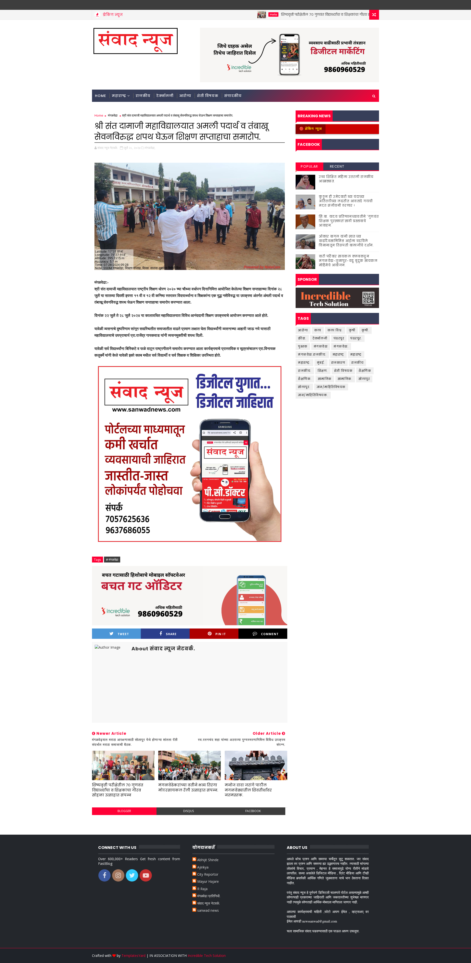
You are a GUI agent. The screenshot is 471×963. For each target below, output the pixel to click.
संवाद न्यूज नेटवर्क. (208, 903)
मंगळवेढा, (150, 148)
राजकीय (143, 95)
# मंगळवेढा (112, 559)
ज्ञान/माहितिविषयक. (313, 395)
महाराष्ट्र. (304, 363)
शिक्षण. (323, 371)
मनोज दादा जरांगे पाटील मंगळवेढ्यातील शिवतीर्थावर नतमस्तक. (248, 790)
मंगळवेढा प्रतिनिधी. (208, 896)
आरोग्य (185, 95)
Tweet (123, 634)
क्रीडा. (302, 338)
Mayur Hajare (208, 881)
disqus (188, 811)
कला (317, 330)
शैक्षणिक (365, 371)
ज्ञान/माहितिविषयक (331, 387)
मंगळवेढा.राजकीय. (312, 354)
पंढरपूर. (356, 338)
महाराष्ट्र (119, 95)
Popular (309, 166)
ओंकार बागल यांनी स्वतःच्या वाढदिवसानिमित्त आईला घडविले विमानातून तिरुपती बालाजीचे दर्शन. (346, 241)
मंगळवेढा (249, 14)
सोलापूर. (304, 387)
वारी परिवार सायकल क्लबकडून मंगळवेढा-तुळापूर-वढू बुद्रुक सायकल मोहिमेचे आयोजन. (348, 261)
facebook (253, 811)
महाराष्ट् (338, 354)
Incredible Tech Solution (207, 955)
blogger (124, 811)
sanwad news (208, 910)
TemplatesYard (133, 955)
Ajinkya (203, 867)
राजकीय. (305, 371)
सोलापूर (364, 379)
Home (100, 95)
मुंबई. (321, 363)
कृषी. (365, 330)
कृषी (352, 330)
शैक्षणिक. (305, 379)
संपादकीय (233, 95)
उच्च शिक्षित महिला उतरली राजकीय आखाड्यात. (346, 179)
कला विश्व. (335, 330)
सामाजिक (325, 379)
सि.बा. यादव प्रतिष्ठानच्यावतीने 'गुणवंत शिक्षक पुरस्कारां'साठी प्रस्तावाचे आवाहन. (349, 221)
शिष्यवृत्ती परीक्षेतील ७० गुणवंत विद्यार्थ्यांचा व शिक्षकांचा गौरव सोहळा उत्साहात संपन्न (317, 14)
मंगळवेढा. (341, 346)
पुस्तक (303, 346)
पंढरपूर (339, 338)
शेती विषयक (207, 95)
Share (171, 634)
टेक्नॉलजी (164, 95)
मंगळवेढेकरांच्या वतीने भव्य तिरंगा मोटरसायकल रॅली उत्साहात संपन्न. (188, 787)
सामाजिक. (345, 379)
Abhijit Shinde (208, 859)
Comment (270, 634)
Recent (337, 166)
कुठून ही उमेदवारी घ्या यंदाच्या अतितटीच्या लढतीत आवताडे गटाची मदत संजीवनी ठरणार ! (346, 201)
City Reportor (207, 874)
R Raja (202, 888)
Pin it (220, 634)
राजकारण (338, 363)
